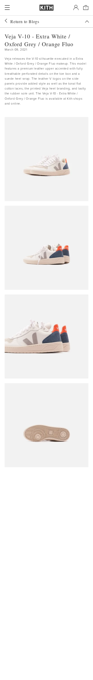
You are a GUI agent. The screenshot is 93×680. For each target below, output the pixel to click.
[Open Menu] (7, 7)
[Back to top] (87, 21)
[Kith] (46, 8)
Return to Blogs (24, 21)
